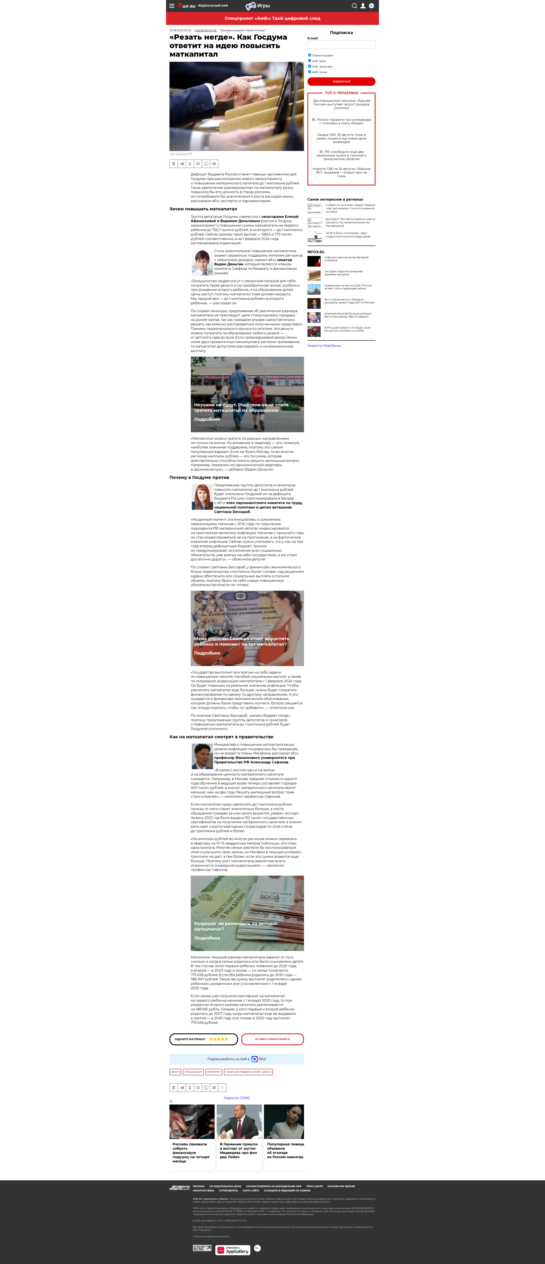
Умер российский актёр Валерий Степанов (346, 259)
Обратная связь (203, 1190)
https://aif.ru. (205, 1230)
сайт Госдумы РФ (180, 153)
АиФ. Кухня (319, 72)
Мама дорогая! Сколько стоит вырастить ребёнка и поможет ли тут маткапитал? (241, 641)
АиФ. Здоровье (322, 66)
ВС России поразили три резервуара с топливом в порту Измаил (341, 121)
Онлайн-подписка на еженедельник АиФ (273, 1186)
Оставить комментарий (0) (272, 1039)
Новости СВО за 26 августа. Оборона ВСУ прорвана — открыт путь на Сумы (341, 172)
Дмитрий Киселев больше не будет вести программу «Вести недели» (347, 315)
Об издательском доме (225, 1186)
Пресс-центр (314, 1186)
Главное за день (322, 55)
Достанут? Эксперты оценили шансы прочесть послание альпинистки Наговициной (350, 222)
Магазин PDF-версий (341, 1186)
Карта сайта (251, 1190)
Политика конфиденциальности (211, 1236)
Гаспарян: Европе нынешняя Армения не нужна (343, 273)
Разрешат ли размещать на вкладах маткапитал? (235, 926)
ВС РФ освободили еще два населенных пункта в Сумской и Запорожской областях (341, 155)
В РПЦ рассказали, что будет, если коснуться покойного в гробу (347, 329)
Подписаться (341, 81)
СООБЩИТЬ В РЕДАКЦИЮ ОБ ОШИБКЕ (287, 1190)
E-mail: (312, 38)
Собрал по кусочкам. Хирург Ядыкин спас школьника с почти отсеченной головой (350, 208)
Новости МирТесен (324, 346)
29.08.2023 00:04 (180, 30)
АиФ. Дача (319, 61)
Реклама (199, 1186)
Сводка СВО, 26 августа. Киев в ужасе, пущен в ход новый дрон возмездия (342, 138)
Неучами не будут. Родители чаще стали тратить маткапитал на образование (241, 407)
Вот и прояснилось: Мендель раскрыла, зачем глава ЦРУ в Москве (349, 301)
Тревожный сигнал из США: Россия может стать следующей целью (348, 287)
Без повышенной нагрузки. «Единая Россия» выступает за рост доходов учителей (341, 104)
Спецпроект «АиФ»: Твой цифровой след (272, 18)
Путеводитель (228, 1190)
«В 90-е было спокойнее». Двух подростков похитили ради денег (348, 234)
